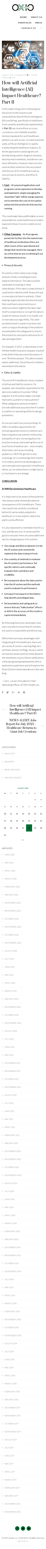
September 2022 (12, 1023)
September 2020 (12, 1175)
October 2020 (11, 1167)
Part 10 (7, 128)
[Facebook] (17, 1528)
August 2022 (10, 1031)
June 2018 (9, 1359)
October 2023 (11, 935)
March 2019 (10, 1303)
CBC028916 (23, 1541)
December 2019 (12, 1247)
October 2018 (11, 1327)
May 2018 (8, 1367)
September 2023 (12, 943)
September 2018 (12, 1335)
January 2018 (11, 1400)
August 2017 (10, 1440)
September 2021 (12, 1087)
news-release (12, 770)
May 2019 (8, 1287)
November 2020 (12, 1159)
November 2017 (12, 1416)
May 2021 (8, 1119)
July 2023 (9, 959)
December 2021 (12, 1063)
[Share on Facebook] (2, 692)
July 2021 (9, 1103)
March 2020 (10, 1223)
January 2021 (11, 1143)
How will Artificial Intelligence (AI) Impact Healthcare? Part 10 (25, 709)
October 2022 (11, 1015)
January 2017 (11, 1496)
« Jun (22, 840)
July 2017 (9, 1448)
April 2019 (9, 1295)
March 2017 (10, 1480)
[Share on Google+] (13, 692)
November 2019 (12, 1255)
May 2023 (8, 975)
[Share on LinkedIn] (19, 692)
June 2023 (9, 967)
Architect (9, 754)
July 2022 (9, 1039)
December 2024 (12, 903)
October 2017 (11, 1424)
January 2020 (11, 1239)
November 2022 (12, 1007)
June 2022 (9, 1047)
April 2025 (9, 871)
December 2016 (12, 1504)
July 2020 (9, 1191)
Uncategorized (20, 75)
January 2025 (11, 895)
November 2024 (12, 911)
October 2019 (11, 1263)
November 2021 (12, 1071)
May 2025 (8, 863)
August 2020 (10, 1183)
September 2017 (12, 1432)
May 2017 (8, 1464)
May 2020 (9, 1207)
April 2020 (9, 1215)
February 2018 (12, 1392)
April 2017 (9, 1472)
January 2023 (11, 999)
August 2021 (10, 1095)
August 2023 (10, 951)
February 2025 (12, 887)
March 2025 (10, 879)
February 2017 (12, 1488)
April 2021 (9, 1127)
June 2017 (9, 1456)
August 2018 (10, 1343)
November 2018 (12, 1319)
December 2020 (12, 1151)
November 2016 (12, 1512)
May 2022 (8, 1055)
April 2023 (9, 983)
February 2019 (12, 1311)
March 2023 (10, 991)
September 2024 (12, 927)
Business (9, 762)
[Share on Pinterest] (24, 692)
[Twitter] (23, 1528)
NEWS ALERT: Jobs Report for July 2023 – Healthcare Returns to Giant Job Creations (21, 726)
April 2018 (9, 1376)
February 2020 (12, 1231)
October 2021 (11, 1079)
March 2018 (10, 1384)
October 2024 (11, 919)
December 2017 (12, 1408)
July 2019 (9, 1279)
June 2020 (9, 1199)
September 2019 (12, 1271)
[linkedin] (29, 1528)
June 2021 (9, 1111)
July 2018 (9, 1351)
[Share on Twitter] (7, 692)
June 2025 (9, 855)
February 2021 (12, 1135)
